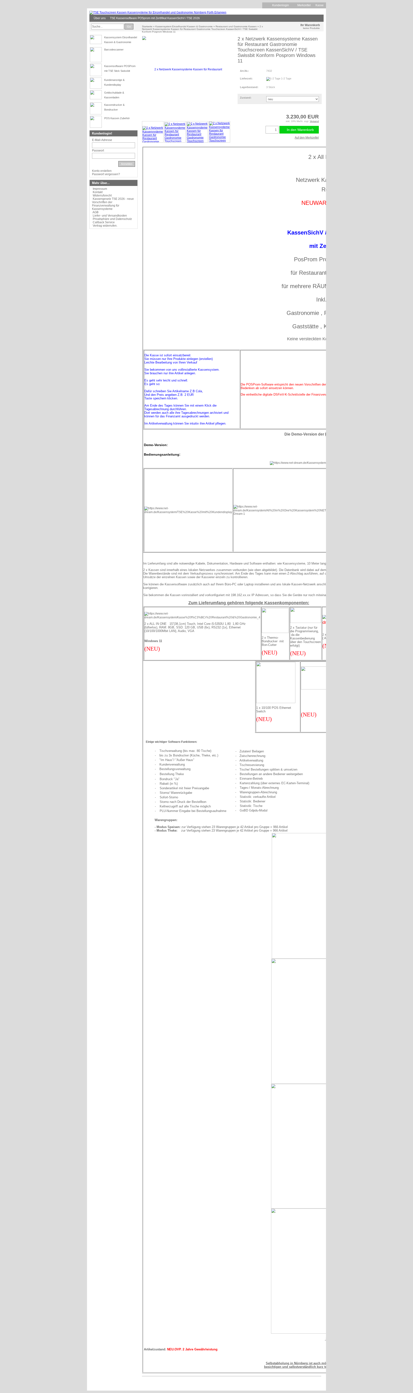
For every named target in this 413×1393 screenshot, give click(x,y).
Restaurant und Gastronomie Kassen (236, 26)
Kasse (319, 5)
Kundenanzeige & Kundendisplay (114, 82)
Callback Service (104, 222)
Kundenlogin (282, 5)
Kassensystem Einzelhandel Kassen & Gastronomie (184, 26)
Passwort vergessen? (106, 174)
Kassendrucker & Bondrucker (114, 107)
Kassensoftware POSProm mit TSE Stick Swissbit (120, 68)
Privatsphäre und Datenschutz (112, 219)
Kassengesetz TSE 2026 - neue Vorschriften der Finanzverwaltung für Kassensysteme (113, 204)
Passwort (98, 150)
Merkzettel (304, 5)
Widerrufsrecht (102, 195)
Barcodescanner (114, 49)
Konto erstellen (102, 171)
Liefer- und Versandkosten (110, 215)
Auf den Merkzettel (307, 137)
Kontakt (98, 192)
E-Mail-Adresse (102, 140)
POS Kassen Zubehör (117, 118)
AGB (95, 212)
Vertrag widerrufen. (105, 225)
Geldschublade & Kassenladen (114, 95)
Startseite (147, 26)
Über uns (100, 18)
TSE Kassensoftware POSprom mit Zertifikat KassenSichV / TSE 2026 (155, 18)
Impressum (100, 188)
